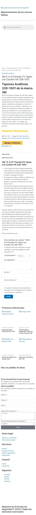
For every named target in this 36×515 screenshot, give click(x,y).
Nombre (7, 272)
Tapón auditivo (26, 138)
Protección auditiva (11, 68)
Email (3, 405)
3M (9, 138)
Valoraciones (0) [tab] (7, 157)
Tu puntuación (10, 255)
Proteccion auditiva (15, 138)
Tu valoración (9, 260)
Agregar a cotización (12, 143)
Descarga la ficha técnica (15, 130)
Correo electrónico (10, 280)
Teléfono (4, 400)
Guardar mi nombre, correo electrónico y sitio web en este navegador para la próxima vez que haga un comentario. (18, 290)
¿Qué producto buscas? (8, 411)
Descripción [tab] (6, 154)
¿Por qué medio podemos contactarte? (13, 421)
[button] (18, 20)
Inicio (3, 68)
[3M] (6, 146)
